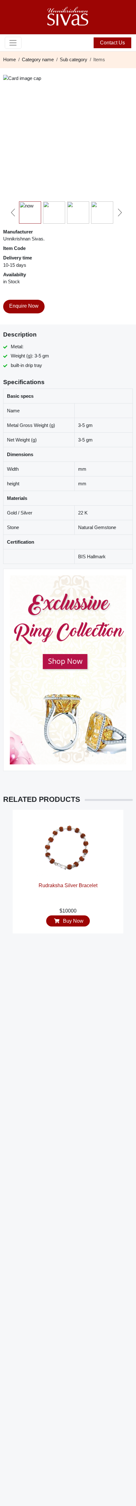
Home (9, 59)
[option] (68, 874)
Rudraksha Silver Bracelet (68, 885)
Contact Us (112, 42)
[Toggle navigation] (13, 43)
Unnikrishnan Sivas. (24, 238)
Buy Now (72, 921)
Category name (38, 59)
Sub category (73, 59)
